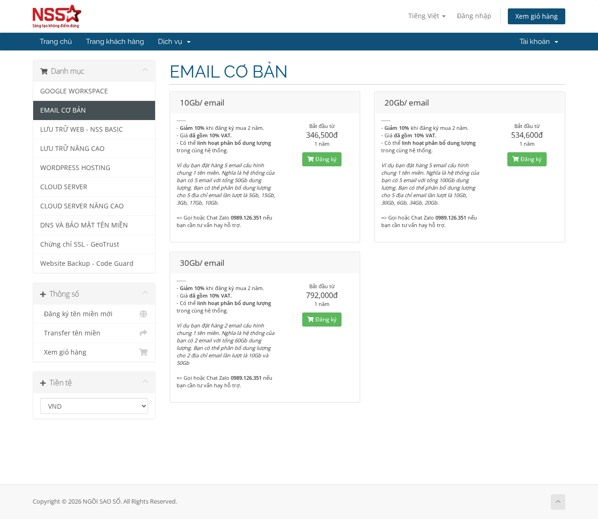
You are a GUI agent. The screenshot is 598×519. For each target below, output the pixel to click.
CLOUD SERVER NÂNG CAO (82, 206)
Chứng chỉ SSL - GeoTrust (79, 244)
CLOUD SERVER (63, 187)
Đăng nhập (474, 15)
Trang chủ (56, 41)
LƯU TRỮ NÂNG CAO (72, 148)
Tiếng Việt (424, 15)
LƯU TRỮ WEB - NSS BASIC (81, 129)
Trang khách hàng (115, 41)
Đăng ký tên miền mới (76, 314)
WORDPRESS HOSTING (75, 168)
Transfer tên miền (70, 333)
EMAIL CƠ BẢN (63, 110)
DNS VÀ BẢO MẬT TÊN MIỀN (84, 225)
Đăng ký (325, 159)
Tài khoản (537, 41)
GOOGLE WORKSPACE (74, 91)
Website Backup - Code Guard (87, 263)
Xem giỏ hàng (536, 16)
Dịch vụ (172, 41)
